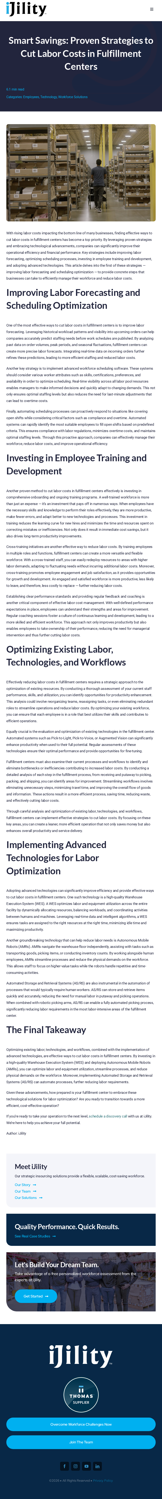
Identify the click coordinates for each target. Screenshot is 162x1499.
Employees (31, 97)
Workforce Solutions (72, 97)
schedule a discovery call (108, 1116)
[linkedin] (97, 1466)
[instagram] (75, 1466)
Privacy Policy (103, 1480)
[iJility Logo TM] (25, 3)
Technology (48, 97)
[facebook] (64, 1466)
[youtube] (86, 1466)
